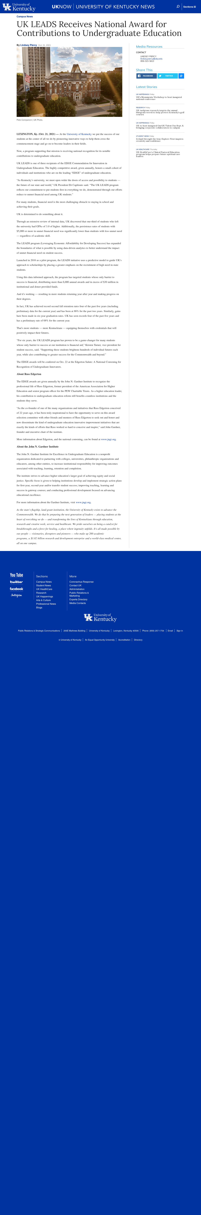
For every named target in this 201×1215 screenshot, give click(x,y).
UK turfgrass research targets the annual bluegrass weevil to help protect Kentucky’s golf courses (160, 112)
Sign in (180, 630)
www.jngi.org (108, 439)
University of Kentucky (79, 134)
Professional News (46, 603)
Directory (138, 639)
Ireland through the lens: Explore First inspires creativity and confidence (159, 140)
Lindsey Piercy (28, 45)
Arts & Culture (43, 600)
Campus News (25, 16)
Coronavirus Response (81, 581)
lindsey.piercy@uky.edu (151, 58)
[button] (189, 6)
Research (41, 592)
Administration (76, 589)
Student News (43, 585)
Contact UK (75, 585)
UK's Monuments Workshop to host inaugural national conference (159, 98)
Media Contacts (77, 603)
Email (170, 630)
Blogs (39, 607)
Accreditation (124, 639)
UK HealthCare (44, 589)
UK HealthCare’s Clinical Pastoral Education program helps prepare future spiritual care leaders (158, 154)
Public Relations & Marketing (79, 594)
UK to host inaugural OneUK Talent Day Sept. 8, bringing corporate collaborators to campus (160, 126)
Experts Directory (78, 599)
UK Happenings (44, 596)
